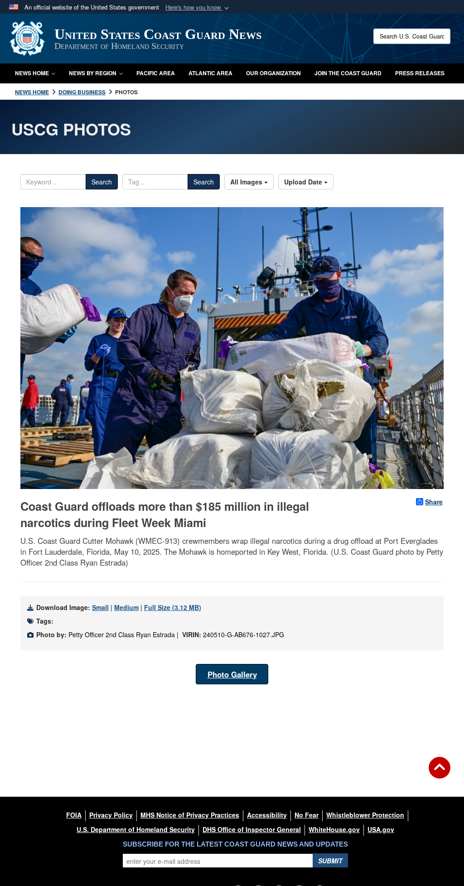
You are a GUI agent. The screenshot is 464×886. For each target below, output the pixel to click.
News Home (32, 73)
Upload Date (304, 181)
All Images (247, 181)
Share (434, 501)
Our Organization (273, 73)
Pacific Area (155, 73)
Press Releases (420, 73)
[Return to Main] (439, 773)
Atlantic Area (210, 73)
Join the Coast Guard (348, 73)
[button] (198, 7)
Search (102, 181)
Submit (330, 860)
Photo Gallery (232, 674)
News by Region (92, 73)
